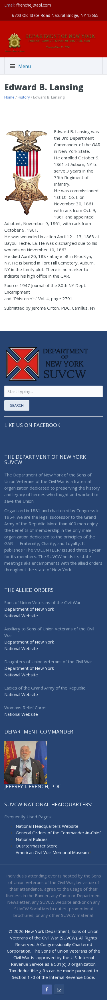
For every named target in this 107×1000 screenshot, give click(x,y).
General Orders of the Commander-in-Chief (58, 832)
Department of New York (29, 609)
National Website (21, 615)
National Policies (32, 839)
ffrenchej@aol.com (33, 5)
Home (9, 97)
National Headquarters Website (47, 826)
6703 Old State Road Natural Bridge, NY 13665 (55, 15)
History (24, 97)
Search (17, 405)
